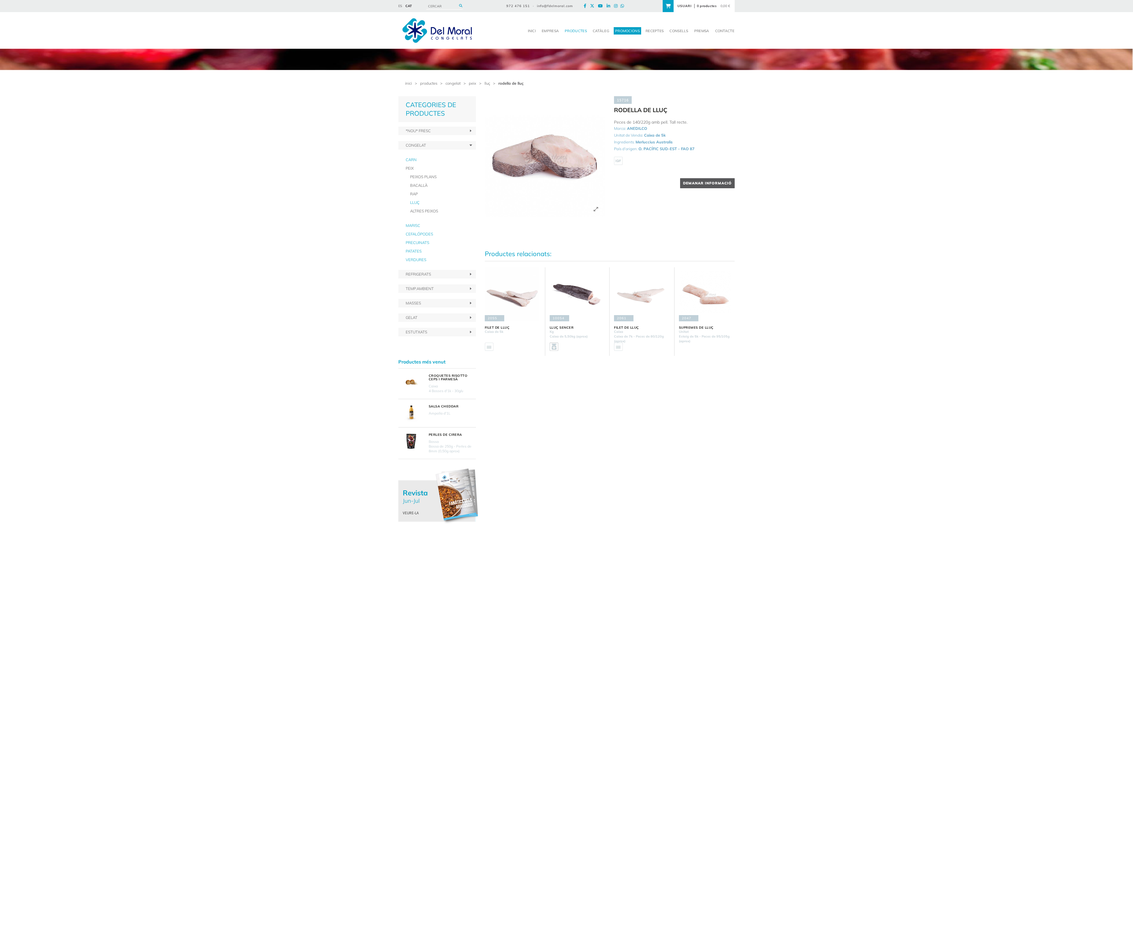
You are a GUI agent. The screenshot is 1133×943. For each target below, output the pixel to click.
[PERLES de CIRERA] (411, 441)
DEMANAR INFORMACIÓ (707, 183)
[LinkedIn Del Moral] (610, 6)
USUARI (684, 6)
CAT (408, 6)
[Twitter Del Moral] (593, 6)
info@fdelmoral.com (555, 6)
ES (400, 6)
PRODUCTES (428, 83)
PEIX (472, 83)
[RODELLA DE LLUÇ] (545, 156)
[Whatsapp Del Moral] (623, 6)
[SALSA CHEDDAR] (411, 413)
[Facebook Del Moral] (586, 6)
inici (408, 83)
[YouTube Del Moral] (602, 6)
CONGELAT (453, 83)
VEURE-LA (411, 512)
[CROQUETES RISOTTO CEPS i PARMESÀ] (411, 382)
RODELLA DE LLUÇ (511, 83)
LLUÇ (487, 83)
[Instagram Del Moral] (617, 6)
